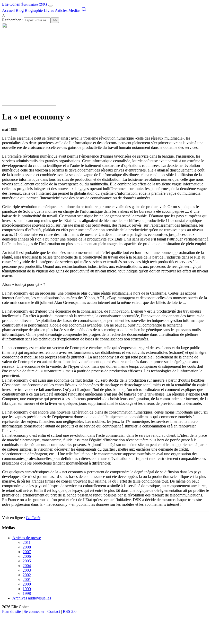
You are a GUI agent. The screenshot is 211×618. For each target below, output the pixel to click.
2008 (27, 547)
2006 (27, 556)
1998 (27, 593)
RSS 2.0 (69, 611)
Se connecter (34, 611)
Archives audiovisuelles (31, 598)
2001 (27, 579)
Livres (49, 10)
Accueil (8, 10)
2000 (27, 584)
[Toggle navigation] (50, 5)
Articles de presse (26, 538)
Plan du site (11, 611)
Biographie (34, 10)
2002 (27, 575)
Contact (53, 611)
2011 (27, 542)
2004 (27, 565)
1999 (27, 589)
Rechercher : (12, 20)
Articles (61, 10)
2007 (27, 552)
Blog (20, 10)
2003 (27, 570)
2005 (27, 561)
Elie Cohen (24, 4)
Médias (74, 10)
